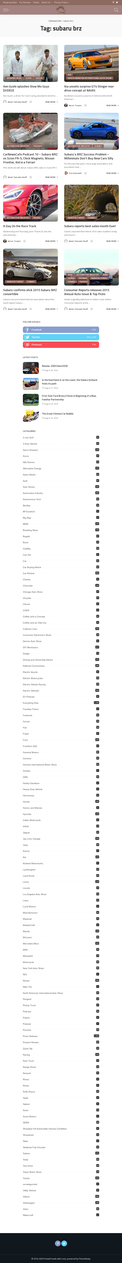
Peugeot (27, 999)
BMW (105, 274)
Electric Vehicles (31, 690)
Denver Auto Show (32, 641)
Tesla (25, 1159)
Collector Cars (30, 629)
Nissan (26, 980)
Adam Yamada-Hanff (17, 102)
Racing (37, 217)
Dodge (26, 653)
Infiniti (26, 826)
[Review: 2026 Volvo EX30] (31, 368)
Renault (27, 1073)
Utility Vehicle (29, 1190)
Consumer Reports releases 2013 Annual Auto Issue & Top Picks (86, 291)
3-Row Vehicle (30, 444)
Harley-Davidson (31, 783)
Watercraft (28, 1215)
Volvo (25, 1209)
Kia (69, 74)
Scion (28, 78)
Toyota (84, 281)
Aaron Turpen (75, 105)
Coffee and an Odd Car (34, 622)
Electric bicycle (30, 672)
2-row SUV (28, 437)
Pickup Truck (29, 1005)
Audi (70, 274)
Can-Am (27, 555)
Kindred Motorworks (33, 863)
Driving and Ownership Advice (38, 660)
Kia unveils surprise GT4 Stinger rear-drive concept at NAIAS (89, 88)
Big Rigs (27, 517)
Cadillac (27, 548)
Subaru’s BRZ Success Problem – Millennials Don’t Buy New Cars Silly (88, 156)
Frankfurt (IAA (30, 746)
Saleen (26, 1104)
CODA (26, 610)
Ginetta (26, 771)
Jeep (25, 845)
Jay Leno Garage (31, 838)
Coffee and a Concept (34, 616)
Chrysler (27, 598)
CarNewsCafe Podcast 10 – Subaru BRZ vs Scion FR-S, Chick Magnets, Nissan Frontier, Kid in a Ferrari (30, 158)
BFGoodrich (29, 511)
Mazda (26, 931)
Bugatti (26, 536)
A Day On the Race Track (19, 225)
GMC (25, 777)
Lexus (26, 882)
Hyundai (83, 278)
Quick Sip (27, 1048)
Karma (26, 851)
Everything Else (30, 703)
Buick (25, 542)
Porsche (27, 1030)
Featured (27, 715)
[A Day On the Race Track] (30, 203)
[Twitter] (117, 2)
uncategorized (30, 1184)
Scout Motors (29, 1116)
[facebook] (61, 330)
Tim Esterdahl (75, 173)
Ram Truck (28, 1061)
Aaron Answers (30, 450)
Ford (25, 740)
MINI (25, 950)
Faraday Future (31, 709)
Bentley (26, 505)
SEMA (26, 1122)
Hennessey (28, 795)
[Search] (115, 10)
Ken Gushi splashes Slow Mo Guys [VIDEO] (26, 88)
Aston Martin (29, 474)
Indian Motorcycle (32, 820)
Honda (71, 278)
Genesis (27, 758)
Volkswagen (29, 1203)
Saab (25, 1098)
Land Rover (29, 876)
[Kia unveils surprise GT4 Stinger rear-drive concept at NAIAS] (91, 63)
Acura (26, 456)
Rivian (26, 1085)
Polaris (26, 1017)
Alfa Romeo (29, 462)
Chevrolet (28, 585)
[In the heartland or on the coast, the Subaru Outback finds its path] (31, 384)
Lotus (25, 900)
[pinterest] (61, 345)
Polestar (27, 1024)
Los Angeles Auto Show (34, 894)
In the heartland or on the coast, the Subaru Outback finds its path (69, 381)
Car (25, 561)
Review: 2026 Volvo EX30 (55, 366)
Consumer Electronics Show (37, 635)
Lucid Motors (29, 906)
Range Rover (29, 1067)
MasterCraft (29, 925)
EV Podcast (28, 696)
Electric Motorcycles (33, 678)
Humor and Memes (32, 808)
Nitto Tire (27, 987)
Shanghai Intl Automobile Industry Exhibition (45, 1128)
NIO (25, 974)
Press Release (30, 1036)
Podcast (38, 146)
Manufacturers (76, 217)
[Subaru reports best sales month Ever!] (91, 203)
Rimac (26, 1079)
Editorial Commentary (34, 666)
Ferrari (26, 721)
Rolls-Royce (29, 1091)
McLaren (27, 937)
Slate (25, 1141)
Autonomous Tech (32, 499)
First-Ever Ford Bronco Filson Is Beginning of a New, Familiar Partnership (69, 397)
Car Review (28, 573)
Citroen (26, 604)
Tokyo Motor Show (32, 1172)
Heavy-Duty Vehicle (32, 789)
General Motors (31, 752)
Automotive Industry (18, 146)
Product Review (31, 1042)
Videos (39, 78)
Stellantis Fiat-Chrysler (34, 1147)
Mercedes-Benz (31, 943)
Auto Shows (29, 487)
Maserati (27, 919)
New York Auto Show (33, 968)
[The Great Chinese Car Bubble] (31, 416)
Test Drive (28, 1166)
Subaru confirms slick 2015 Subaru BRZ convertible (30, 291)
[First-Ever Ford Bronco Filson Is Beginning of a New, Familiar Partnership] (31, 400)
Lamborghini (29, 869)
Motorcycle (28, 962)
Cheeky (26, 579)
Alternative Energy (32, 468)
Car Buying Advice (32, 567)
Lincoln (26, 888)
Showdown (28, 1135)
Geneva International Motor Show (40, 764)
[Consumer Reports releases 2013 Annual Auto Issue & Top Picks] (91, 267)
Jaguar (26, 832)
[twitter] (61, 337)
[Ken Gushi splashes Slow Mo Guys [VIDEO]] (30, 63)
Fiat (25, 727)
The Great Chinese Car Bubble (57, 413)
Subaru (98, 146)
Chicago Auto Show (32, 592)
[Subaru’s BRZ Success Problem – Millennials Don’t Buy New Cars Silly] (91, 131)
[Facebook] (113, 2)
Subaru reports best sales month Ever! (90, 225)
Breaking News (14, 78)
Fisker (26, 734)
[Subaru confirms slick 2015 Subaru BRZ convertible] (30, 267)
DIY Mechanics (30, 647)
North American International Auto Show (89, 78)
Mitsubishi (28, 956)
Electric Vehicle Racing (34, 684)
